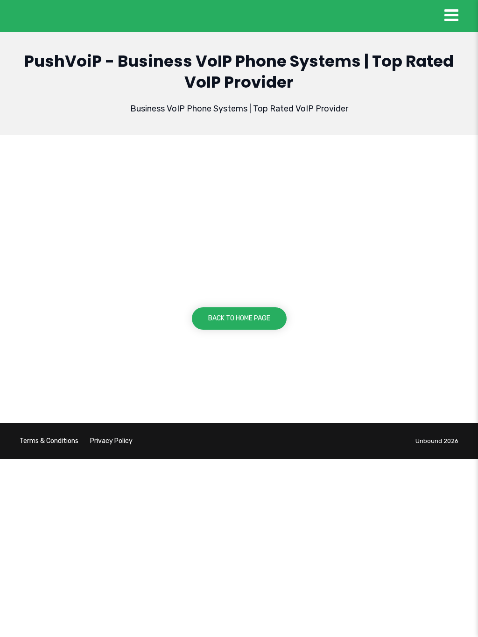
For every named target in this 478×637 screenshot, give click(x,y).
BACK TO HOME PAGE (239, 318)
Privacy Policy (111, 441)
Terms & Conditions (49, 441)
